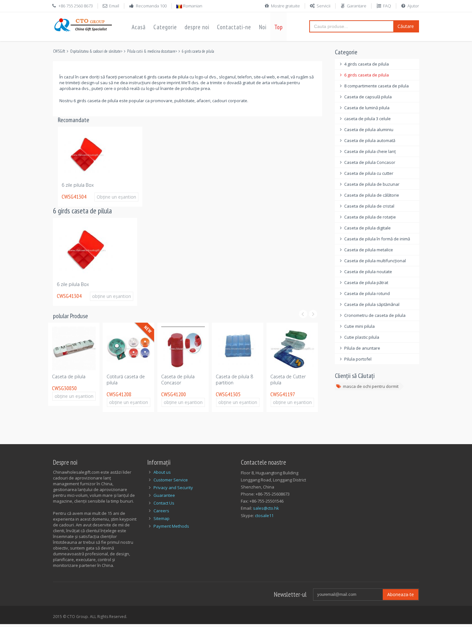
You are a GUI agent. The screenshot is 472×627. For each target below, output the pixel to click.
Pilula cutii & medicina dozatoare (151, 51)
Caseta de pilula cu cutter (368, 173)
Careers (161, 511)
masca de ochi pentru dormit (370, 386)
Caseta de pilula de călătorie (371, 195)
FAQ (387, 6)
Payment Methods (171, 526)
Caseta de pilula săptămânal (371, 304)
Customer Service (170, 480)
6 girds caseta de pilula (198, 51)
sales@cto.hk (266, 508)
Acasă (139, 27)
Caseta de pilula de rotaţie (370, 217)
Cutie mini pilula (359, 326)
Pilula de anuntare (362, 348)
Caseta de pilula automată (369, 140)
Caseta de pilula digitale (367, 228)
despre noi (197, 27)
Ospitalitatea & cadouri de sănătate (95, 51)
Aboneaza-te (400, 594)
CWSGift (59, 51)
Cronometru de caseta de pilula (375, 315)
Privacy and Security (173, 487)
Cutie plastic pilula (361, 337)
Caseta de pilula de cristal (369, 206)
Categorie (165, 27)
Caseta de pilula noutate (368, 271)
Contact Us (163, 503)
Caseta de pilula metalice (368, 250)
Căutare (406, 26)
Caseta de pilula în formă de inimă (377, 239)
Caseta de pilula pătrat (366, 282)
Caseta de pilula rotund (367, 293)
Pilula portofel (357, 359)
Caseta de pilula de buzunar (371, 184)
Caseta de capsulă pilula (368, 97)
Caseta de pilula (68, 376)
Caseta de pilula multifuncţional (375, 261)
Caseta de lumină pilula (366, 108)
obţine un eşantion (111, 296)
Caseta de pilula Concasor (178, 379)
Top (278, 27)
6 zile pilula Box (78, 185)
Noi (263, 27)
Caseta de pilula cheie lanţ (370, 151)
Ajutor (413, 6)
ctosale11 (264, 515)
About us (162, 472)
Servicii (323, 6)
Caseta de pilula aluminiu (368, 129)
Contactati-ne (234, 27)
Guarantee (164, 495)
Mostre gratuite (285, 6)
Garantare (356, 6)
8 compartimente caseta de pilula (376, 86)
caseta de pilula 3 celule (367, 118)
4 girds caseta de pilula (366, 64)
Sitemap (161, 518)
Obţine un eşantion (116, 197)
